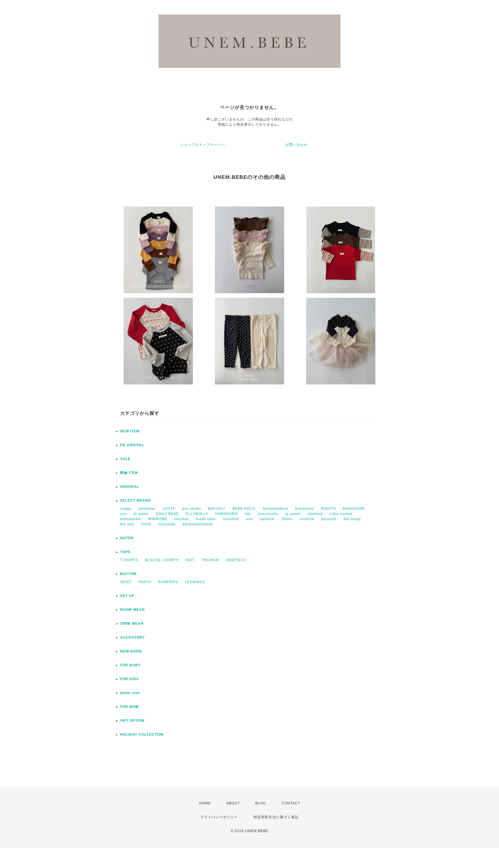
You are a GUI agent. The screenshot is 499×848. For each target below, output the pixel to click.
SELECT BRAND (135, 501)
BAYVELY (217, 509)
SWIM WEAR (132, 624)
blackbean (304, 509)
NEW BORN (131, 651)
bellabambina (275, 509)
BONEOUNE (354, 509)
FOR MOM (129, 707)
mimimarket (130, 519)
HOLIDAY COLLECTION (142, 734)
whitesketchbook (197, 524)
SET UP (127, 596)
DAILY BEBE (167, 514)
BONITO (328, 509)
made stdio (206, 519)
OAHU (287, 519)
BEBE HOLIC (244, 509)
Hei (248, 514)
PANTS (145, 582)
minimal (181, 519)
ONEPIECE (236, 560)
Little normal (341, 514)
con (123, 514)
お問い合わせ (296, 145)
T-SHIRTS (129, 560)
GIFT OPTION (132, 721)
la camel (293, 514)
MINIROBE (157, 519)
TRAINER (210, 560)
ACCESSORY (132, 637)
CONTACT (291, 803)
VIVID (146, 524)
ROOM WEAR (132, 610)
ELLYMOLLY (197, 514)
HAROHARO (226, 514)
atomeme (147, 509)
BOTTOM (128, 574)
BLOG (260, 803)
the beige (352, 519)
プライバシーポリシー (219, 817)
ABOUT (233, 803)
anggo (126, 509)
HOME (205, 803)
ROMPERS (168, 582)
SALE (125, 459)
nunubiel (231, 519)
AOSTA (168, 509)
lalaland (315, 514)
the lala (127, 524)
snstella (307, 519)
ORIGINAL (129, 487)
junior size (130, 693)
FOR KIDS (129, 679)
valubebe (166, 524)
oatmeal (267, 519)
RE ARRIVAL (132, 445)
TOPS (125, 552)
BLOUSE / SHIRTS (162, 560)
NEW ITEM (129, 431)
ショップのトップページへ (202, 145)
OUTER (127, 538)
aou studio (191, 509)
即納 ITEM (129, 473)
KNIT (190, 560)
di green (141, 514)
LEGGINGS (195, 582)
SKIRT (126, 582)
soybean (329, 519)
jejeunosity (268, 514)
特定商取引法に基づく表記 (276, 817)
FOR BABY (130, 665)
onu (249, 519)
